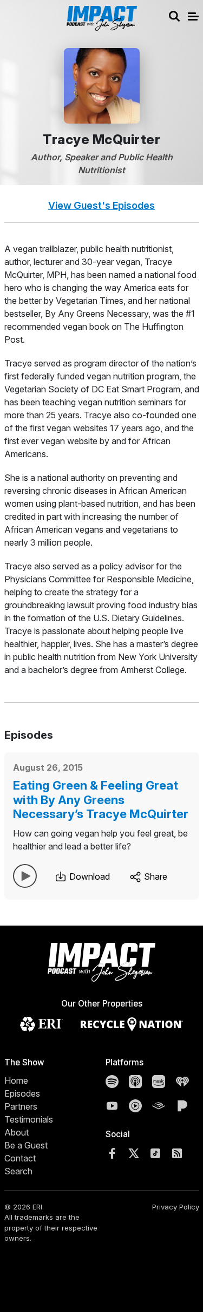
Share (154, 876)
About (16, 1132)
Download (88, 876)
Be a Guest (26, 1145)
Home (16, 1080)
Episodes (22, 1093)
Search (18, 1171)
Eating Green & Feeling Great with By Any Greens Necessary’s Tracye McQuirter (100, 799)
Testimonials (28, 1119)
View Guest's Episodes (101, 205)
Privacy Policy (175, 1206)
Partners (20, 1106)
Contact (20, 1158)
